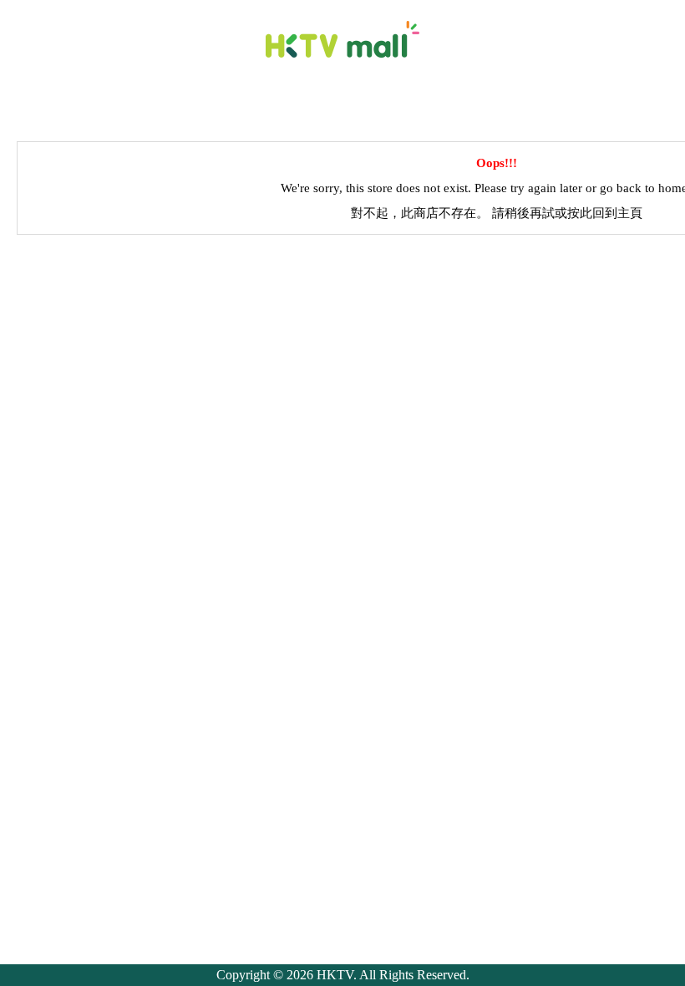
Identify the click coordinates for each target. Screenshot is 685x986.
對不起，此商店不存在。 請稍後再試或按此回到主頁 (496, 213)
